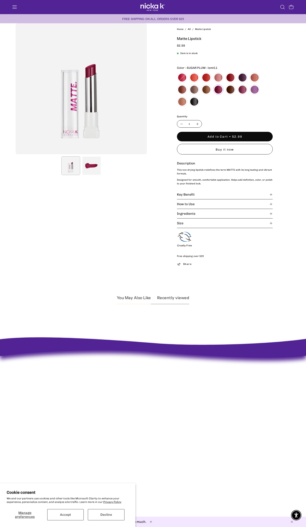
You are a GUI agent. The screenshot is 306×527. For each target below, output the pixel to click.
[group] (153, 18)
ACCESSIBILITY (96, 381)
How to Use (186, 204)
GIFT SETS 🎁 (151, 403)
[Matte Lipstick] (70, 165)
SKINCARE (150, 381)
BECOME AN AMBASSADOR (33, 361)
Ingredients (186, 214)
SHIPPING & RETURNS (100, 365)
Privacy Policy (112, 502)
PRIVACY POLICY (97, 370)
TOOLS (147, 398)
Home (180, 29)
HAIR (146, 392)
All (189, 29)
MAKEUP (148, 376)
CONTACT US (94, 376)
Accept (65, 515)
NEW (146, 365)
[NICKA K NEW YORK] (153, 7)
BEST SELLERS (152, 370)
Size (180, 223)
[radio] (182, 77)
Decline (106, 515)
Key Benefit (186, 194)
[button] (282, 7)
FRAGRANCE (151, 387)
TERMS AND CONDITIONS (102, 387)
